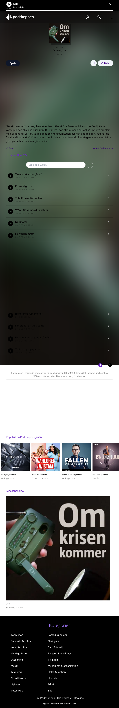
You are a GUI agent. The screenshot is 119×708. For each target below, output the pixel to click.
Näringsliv (54, 641)
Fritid (51, 684)
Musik (14, 665)
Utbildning (17, 659)
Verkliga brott (19, 653)
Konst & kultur (19, 647)
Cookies (79, 698)
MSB (59, 54)
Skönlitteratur (19, 678)
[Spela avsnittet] (10, 176)
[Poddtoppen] (20, 17)
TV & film (53, 659)
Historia (52, 678)
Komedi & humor (57, 634)
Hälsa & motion (57, 672)
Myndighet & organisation (63, 665)
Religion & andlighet (59, 653)
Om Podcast (64, 698)
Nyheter (15, 684)
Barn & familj (55, 647)
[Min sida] (87, 17)
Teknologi (16, 672)
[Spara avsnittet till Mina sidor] (93, 63)
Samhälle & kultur (21, 641)
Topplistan (17, 634)
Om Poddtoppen (45, 698)
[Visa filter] (90, 165)
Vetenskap (17, 690)
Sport (51, 690)
